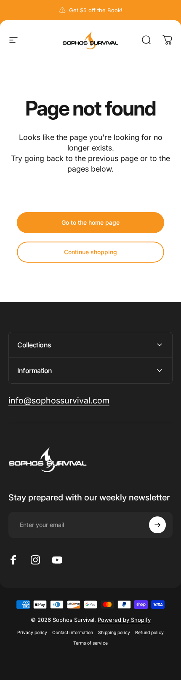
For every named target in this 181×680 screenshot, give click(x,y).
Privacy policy (32, 632)
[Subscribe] (157, 524)
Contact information (72, 632)
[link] (58, 400)
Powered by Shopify (124, 619)
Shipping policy (114, 632)
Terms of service (90, 643)
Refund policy (149, 632)
